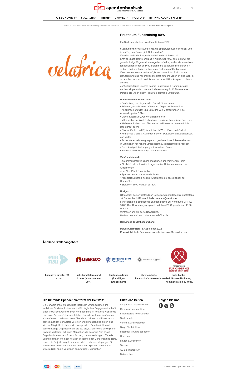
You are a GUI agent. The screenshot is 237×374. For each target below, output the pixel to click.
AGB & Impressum (130, 349)
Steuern (124, 345)
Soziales (88, 17)
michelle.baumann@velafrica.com (170, 232)
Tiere (104, 17)
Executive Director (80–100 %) (58, 276)
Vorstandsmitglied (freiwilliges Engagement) (118, 278)
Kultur (138, 17)
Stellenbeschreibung (143, 221)
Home (66, 25)
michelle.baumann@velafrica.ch (162, 198)
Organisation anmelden (132, 309)
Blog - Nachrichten (130, 327)
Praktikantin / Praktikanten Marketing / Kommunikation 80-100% (179, 278)
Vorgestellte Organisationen (134, 304)
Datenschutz (126, 354)
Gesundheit (65, 17)
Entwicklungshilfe (165, 17)
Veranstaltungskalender (132, 322)
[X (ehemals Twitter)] (166, 308)
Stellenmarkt (126, 318)
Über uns (125, 336)
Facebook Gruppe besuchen (135, 331)
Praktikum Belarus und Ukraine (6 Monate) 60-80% (88, 278)
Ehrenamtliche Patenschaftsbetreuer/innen (150, 276)
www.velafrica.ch (159, 215)
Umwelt (120, 17)
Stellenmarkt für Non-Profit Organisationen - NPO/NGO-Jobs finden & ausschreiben (109, 25)
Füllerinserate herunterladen (134, 313)
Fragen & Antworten (130, 340)
